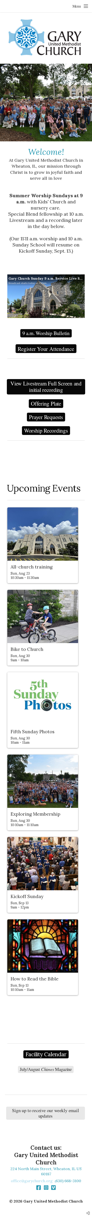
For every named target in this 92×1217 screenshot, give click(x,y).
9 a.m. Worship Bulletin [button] (46, 333)
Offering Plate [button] (46, 403)
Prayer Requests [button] (46, 417)
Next (86, 102)
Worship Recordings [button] (46, 430)
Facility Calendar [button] (45, 1054)
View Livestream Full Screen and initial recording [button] (46, 387)
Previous (5, 102)
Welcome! (46, 152)
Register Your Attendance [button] (46, 349)
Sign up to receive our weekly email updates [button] (45, 1113)
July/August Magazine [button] (46, 1069)
